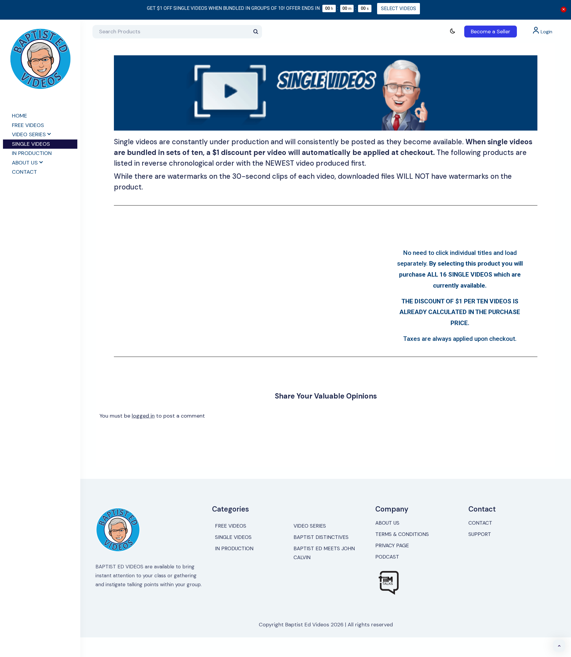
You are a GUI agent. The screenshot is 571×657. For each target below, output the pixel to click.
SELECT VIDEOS (398, 8)
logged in (143, 415)
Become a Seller (490, 31)
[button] (559, 646)
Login (545, 32)
